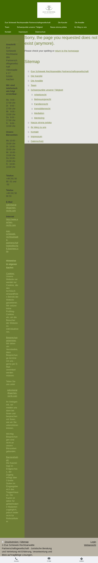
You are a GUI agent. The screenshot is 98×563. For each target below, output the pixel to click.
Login (93, 542)
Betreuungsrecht (42, 99)
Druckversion (11, 542)
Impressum (36, 136)
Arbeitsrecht (40, 94)
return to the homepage (67, 51)
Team (33, 85)
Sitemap (24, 542)
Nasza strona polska (41, 122)
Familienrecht (41, 104)
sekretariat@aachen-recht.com (11, 208)
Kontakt (35, 132)
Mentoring (39, 118)
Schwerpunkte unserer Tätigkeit (47, 90)
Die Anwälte (37, 80)
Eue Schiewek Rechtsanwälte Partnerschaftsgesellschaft (60, 71)
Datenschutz (37, 141)
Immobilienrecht (42, 108)
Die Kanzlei (36, 76)
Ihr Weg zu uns (38, 127)
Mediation (39, 113)
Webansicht (90, 545)
